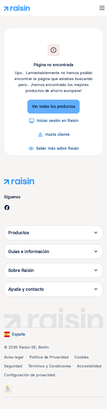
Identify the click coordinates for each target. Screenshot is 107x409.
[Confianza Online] (8, 389)
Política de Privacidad (48, 357)
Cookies (81, 357)
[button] (102, 8)
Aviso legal (13, 357)
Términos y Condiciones (49, 366)
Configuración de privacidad (29, 375)
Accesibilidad (89, 366)
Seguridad (13, 366)
